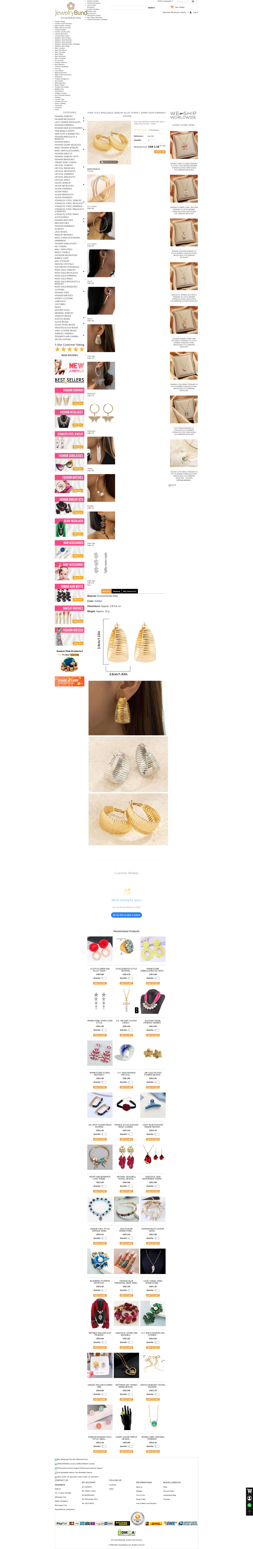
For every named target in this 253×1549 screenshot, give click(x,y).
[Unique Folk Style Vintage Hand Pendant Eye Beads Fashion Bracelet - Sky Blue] (100, 1210)
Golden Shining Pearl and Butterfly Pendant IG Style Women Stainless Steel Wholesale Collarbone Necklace (184, 343)
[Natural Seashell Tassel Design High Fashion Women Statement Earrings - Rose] (126, 1158)
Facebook (112, 1485)
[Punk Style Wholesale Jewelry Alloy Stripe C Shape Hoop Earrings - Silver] (101, 354)
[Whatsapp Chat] (249, 1505)
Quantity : (138, 140)
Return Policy (141, 1499)
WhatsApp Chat (60, 1497)
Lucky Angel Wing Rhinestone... (152, 1282)
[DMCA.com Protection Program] (126, 1535)
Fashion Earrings (93, 9)
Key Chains (59, 81)
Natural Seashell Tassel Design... (126, 1178)
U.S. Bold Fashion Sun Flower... (152, 1334)
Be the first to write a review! (126, 915)
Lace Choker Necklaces (68, 122)
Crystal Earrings (64, 174)
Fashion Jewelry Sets (62, 32)
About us (139, 1487)
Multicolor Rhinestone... (126, 1230)
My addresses (88, 1495)
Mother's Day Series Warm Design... (126, 1386)
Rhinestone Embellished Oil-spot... (153, 970)
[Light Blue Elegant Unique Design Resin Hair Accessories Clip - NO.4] (153, 1106)
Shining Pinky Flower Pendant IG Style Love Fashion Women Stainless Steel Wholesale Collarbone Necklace (184, 167)
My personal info (90, 1499)
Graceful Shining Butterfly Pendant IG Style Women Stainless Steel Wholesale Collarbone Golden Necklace (184, 298)
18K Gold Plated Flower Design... (153, 1074)
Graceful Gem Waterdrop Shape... (152, 1178)
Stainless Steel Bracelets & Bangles (67, 44)
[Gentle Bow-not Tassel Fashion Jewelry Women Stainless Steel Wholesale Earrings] (153, 1366)
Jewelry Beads (63, 316)
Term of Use (140, 1495)
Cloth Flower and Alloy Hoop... (100, 970)
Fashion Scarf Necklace (63, 23)
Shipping (116, 591)
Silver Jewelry (60, 48)
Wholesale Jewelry (178, 12)
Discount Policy (168, 1491)
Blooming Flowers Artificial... (100, 1282)
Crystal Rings (62, 180)
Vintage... (90, 468)
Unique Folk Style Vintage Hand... (100, 1230)
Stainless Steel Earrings (63, 42)
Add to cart (100, 983)
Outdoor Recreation (62, 87)
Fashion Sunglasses (62, 79)
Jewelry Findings (64, 333)
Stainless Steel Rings (62, 46)
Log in (195, 12)
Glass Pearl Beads (65, 325)
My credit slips (89, 1491)
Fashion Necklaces (94, 3)
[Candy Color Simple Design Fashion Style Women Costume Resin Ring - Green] (126, 1418)
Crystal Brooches (65, 168)
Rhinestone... (92, 393)
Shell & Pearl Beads (66, 331)
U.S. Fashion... (92, 206)
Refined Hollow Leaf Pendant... (100, 1334)
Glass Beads (61, 322)
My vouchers (88, 1503)
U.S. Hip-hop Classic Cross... (126, 1022)
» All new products (183, 480)
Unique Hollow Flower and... (100, 1386)
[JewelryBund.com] (71, 16)
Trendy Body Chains (62, 36)
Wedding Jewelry (64, 313)
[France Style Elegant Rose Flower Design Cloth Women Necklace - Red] (126, 1106)
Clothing (57, 97)
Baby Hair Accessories (63, 28)
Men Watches (60, 64)
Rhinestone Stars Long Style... (100, 1022)
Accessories (59, 60)
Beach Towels (60, 85)
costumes (58, 107)
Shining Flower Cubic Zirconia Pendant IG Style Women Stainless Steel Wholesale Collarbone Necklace (184, 210)
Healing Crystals (60, 93)
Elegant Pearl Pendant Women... (152, 1022)
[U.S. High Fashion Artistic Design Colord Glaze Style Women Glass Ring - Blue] (126, 1054)
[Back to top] (249, 1512)
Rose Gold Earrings (66, 276)
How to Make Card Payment (146, 1503)
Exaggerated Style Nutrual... (126, 970)
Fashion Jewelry (93, 1)
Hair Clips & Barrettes (94, 17)
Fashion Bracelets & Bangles (97, 19)
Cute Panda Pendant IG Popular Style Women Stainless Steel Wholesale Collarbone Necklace (184, 431)
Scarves (58, 68)
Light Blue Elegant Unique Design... (153, 1126)
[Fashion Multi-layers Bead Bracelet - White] (153, 1210)
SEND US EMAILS (61, 1501)
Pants (57, 109)
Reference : (139, 136)
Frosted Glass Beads (66, 328)
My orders (87, 1487)
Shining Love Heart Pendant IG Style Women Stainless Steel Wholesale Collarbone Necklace (184, 387)
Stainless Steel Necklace (63, 40)
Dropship (166, 1499)
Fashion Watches (61, 62)
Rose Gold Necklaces (66, 273)
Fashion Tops (59, 99)
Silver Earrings (60, 52)
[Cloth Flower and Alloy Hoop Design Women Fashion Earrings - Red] (100, 950)
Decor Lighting (63, 339)
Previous (90, 171)
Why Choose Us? (129, 591)
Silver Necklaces (61, 50)
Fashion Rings (60, 21)
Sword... (90, 281)
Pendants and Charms (66, 336)
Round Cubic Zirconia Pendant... (152, 1438)
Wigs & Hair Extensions (63, 75)
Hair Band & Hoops (94, 15)
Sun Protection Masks (62, 95)
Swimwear (58, 77)
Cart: (176, 7)
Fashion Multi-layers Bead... (153, 1230)
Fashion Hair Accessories (69, 128)
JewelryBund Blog (169, 1495)
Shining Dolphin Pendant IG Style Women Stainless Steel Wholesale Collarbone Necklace (184, 254)
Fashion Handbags (61, 66)
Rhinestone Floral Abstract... (100, 1074)
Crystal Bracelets (65, 177)
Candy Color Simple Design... (126, 1438)
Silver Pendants (60, 58)
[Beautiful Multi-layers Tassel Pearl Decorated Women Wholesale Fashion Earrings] (101, 504)
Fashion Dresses (61, 101)
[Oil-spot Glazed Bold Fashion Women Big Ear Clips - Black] (100, 1106)
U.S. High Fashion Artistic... (126, 1074)
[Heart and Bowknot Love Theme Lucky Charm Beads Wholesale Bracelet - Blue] (100, 1158)
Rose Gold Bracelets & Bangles (67, 283)
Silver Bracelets (60, 56)
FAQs (165, 1487)
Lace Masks (59, 71)
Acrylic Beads (62, 319)
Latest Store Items (183, 125)
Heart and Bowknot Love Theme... (100, 1178)
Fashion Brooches (61, 34)
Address (58, 1489)
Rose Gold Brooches (66, 287)
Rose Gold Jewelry (65, 270)
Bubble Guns (59, 89)
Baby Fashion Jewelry (63, 25)
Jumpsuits (58, 105)
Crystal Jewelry (64, 165)
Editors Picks (62, 310)
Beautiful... (91, 506)
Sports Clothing (60, 103)
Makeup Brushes (61, 73)
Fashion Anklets (60, 30)
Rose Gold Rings (64, 279)
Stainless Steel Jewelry (63, 38)
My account (89, 1482)
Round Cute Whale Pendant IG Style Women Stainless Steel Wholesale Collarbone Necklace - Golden (184, 475)
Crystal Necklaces (65, 171)
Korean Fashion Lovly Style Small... (100, 1438)
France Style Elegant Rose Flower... (126, 1126)
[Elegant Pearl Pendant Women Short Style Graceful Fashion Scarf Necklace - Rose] (153, 1002)
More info (106, 591)
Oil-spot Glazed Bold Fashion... (100, 1126)
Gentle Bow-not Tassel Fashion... (152, 1386)
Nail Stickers (59, 91)
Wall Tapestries (60, 83)
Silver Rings (59, 54)
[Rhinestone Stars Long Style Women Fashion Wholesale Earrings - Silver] (100, 1002)
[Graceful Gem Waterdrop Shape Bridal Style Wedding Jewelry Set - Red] (153, 1158)
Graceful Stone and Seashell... (126, 1334)
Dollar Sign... (91, 543)
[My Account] (249, 1498)
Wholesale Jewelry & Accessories (130, 1540)
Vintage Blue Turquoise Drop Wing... (126, 1282)
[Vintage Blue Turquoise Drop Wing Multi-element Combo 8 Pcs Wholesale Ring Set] (126, 1262)
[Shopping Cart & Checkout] (249, 1491)
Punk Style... (91, 356)
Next (89, 585)
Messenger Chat (61, 1505)
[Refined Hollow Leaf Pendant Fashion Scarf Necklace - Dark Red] (100, 1314)
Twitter (111, 1489)
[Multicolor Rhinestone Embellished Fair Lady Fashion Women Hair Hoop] (126, 1210)
